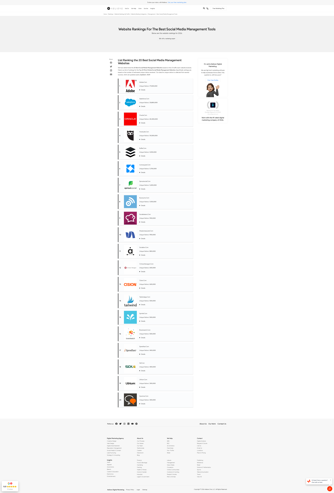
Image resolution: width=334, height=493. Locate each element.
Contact (199, 438)
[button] (111, 63)
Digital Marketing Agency (115, 438)
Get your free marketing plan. (177, 2)
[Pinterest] (136, 424)
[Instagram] (124, 424)
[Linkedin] (128, 424)
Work (140, 8)
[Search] (204, 8)
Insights (152, 8)
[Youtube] (132, 424)
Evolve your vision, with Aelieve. (157, 2)
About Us (140, 438)
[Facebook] (116, 424)
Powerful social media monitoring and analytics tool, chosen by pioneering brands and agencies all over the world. (165, 337)
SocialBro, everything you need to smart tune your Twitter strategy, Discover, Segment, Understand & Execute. (165, 255)
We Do (127, 8)
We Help (133, 8)
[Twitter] (120, 424)
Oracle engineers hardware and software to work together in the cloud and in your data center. (165, 123)
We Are (146, 8)
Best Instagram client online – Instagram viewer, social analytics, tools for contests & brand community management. (165, 172)
